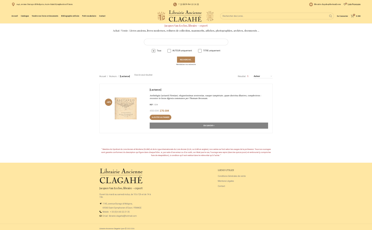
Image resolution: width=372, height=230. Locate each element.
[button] (160, 117)
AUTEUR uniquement (182, 50)
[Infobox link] (42, 4)
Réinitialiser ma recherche (186, 64)
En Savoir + (208, 125)
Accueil (102, 76)
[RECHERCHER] (330, 16)
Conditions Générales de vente (232, 176)
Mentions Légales (226, 181)
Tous (159, 50)
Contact (221, 186)
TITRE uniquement (211, 50)
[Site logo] (161, 16)
